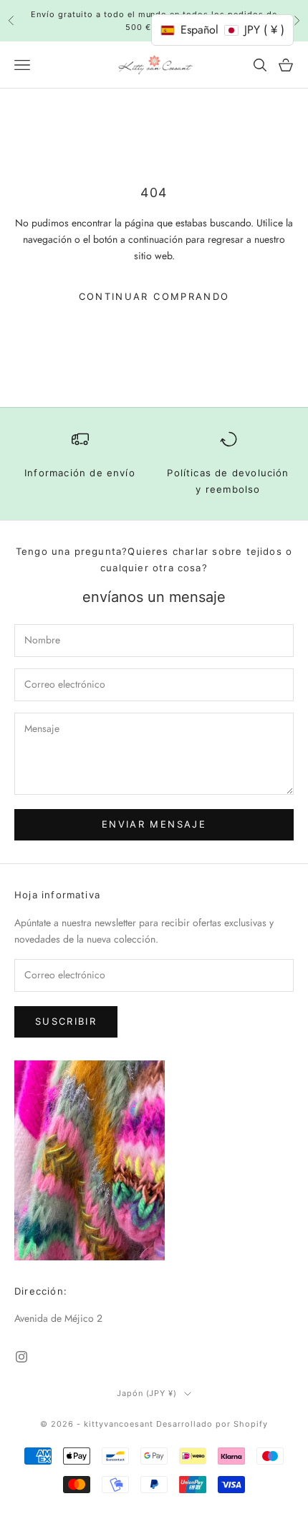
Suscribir (66, 1021)
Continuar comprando (154, 296)
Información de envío (79, 472)
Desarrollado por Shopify (212, 1424)
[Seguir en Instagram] (21, 1357)
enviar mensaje (154, 824)
